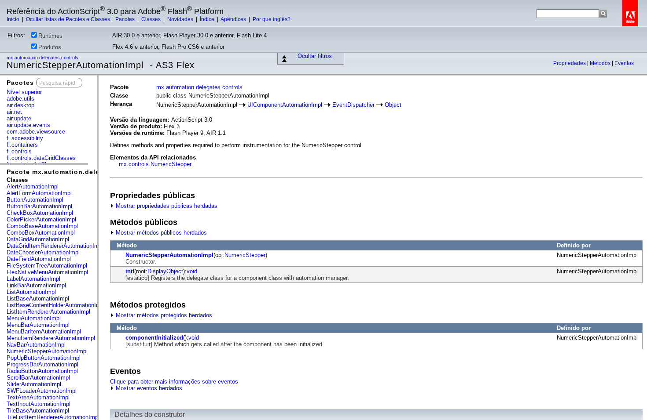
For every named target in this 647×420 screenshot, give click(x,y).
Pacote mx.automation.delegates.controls (78, 171)
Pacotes (125, 19)
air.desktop (20, 105)
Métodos (601, 63)
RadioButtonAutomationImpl (42, 371)
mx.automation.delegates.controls (43, 57)
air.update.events (28, 125)
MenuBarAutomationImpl (38, 325)
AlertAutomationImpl (33, 186)
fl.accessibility (25, 138)
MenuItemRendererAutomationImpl (51, 338)
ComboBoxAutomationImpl (41, 232)
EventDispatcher (353, 104)
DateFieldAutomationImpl (39, 259)
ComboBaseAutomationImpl (42, 226)
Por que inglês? (271, 19)
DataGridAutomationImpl (38, 239)
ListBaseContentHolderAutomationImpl (56, 305)
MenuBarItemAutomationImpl (44, 331)
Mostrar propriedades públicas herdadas (165, 206)
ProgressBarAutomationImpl (42, 364)
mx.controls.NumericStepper (155, 164)
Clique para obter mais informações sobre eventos (174, 381)
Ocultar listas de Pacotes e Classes (68, 19)
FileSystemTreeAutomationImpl (47, 265)
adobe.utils (20, 98)
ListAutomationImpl (31, 292)
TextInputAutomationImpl (38, 404)
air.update (19, 118)
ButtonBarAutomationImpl (39, 206)
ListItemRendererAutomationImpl (48, 311)
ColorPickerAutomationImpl (41, 219)
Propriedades (570, 63)
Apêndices (234, 19)
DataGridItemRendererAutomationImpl (55, 246)
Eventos (624, 63)
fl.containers (22, 144)
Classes (151, 19)
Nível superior (24, 92)
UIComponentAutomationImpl (284, 104)
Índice (208, 19)
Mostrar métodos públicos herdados (160, 232)
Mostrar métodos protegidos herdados (163, 315)
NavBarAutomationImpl (36, 344)
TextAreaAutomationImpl (38, 397)
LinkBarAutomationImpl (36, 285)
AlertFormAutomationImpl (39, 193)
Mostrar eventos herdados (148, 388)
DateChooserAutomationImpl (43, 252)
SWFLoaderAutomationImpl (42, 390)
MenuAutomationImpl (34, 318)
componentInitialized (154, 337)
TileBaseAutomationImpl (38, 410)
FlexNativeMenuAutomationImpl (47, 272)
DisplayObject (165, 271)
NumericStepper (244, 255)
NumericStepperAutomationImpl (47, 351)
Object (393, 104)
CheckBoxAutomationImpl (40, 213)
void (192, 271)
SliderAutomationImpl (34, 384)
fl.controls (19, 151)
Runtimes (50, 36)
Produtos (49, 47)
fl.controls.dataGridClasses (41, 158)
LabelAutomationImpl (33, 278)
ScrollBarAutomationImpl (38, 377)
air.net (14, 112)
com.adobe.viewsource (36, 131)
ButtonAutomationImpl (35, 199)
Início (14, 19)
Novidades (181, 19)
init (129, 271)
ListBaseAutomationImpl (38, 298)
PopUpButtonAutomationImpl (44, 358)
